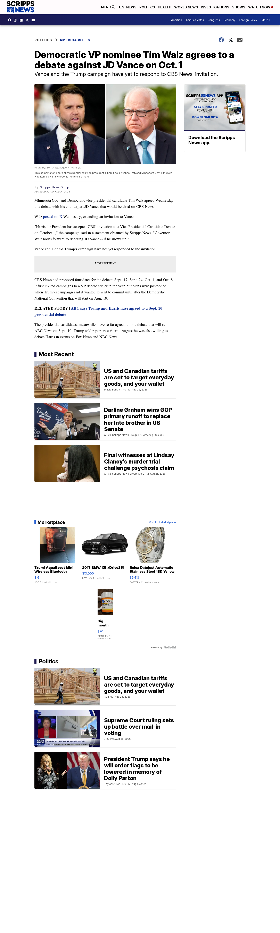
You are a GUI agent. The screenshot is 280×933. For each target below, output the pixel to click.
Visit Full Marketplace (162, 522)
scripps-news (22, 20)
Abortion (176, 20)
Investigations (215, 7)
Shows (238, 7)
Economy (229, 20)
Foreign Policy (248, 20)
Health (164, 7)
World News (186, 7)
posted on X (52, 216)
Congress (214, 20)
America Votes (195, 20)
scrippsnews (10, 20)
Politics (147, 7)
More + (266, 20)
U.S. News (128, 7)
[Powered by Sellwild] (170, 647)
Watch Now (259, 7)
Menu (106, 7)
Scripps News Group (54, 187)
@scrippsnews (34, 20)
